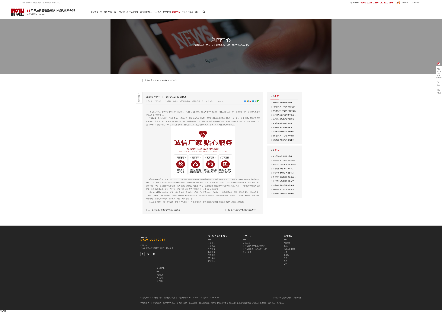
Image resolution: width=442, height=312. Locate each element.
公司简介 (211, 243)
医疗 (285, 252)
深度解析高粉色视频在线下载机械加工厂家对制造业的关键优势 (284, 140)
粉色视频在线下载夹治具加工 (246, 303)
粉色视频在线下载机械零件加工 (163, 303)
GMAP (217, 298)
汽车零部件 (288, 243)
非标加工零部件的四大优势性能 (284, 111)
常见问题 (160, 281)
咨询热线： (371, 2)
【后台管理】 (297, 298)
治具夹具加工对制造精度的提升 (284, 107)
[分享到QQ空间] (248, 101)
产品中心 (157, 12)
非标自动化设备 (290, 249)
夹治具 (122, 12)
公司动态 (173, 80)
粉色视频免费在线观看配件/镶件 (255, 249)
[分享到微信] (258, 101)
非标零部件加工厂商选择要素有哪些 (284, 119)
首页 (154, 80)
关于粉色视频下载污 (109, 12)
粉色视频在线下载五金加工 (187, 303)
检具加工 (280, 303)
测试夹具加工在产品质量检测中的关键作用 (284, 136)
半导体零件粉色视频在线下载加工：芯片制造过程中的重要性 (284, 132)
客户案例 (167, 12)
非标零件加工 (228, 303)
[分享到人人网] (256, 101)
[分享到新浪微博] (250, 101)
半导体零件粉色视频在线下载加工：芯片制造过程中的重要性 (284, 185)
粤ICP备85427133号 (196, 298)
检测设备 (211, 252)
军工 (285, 264)
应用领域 (288, 236)
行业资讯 (160, 278)
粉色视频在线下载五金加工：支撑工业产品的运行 (284, 103)
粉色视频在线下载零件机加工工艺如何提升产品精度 (284, 127)
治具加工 (263, 303)
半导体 (286, 255)
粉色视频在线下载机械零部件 (254, 246)
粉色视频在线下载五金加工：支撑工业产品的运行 (284, 156)
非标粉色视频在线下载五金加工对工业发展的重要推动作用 (284, 115)
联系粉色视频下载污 (190, 12)
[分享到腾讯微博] (253, 101)
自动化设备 (247, 252)
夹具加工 (271, 303)
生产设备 (211, 249)
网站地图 (3, 311)
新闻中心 (176, 12)
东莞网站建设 (286, 298)
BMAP (212, 298)
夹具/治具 (246, 243)
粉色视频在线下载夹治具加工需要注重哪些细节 (284, 123)
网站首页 (94, 12)
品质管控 (211, 255)
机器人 (286, 246)
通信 (285, 258)
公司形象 (211, 246)
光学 (285, 261)
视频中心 (211, 261)
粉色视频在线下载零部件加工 (139, 12)
